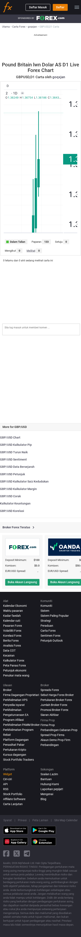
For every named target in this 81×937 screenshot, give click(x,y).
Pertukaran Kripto (14, 749)
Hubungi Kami (49, 784)
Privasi (22, 820)
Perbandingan (49, 745)
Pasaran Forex (12, 625)
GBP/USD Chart (10, 437)
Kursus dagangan (14, 754)
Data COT (9, 650)
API (5, 784)
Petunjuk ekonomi (14, 670)
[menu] (77, 7)
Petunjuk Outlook (51, 640)
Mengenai (46, 794)
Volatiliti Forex (12, 630)
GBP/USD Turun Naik (14, 452)
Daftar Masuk (38, 7)
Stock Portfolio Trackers (18, 759)
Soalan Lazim (49, 774)
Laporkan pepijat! (51, 789)
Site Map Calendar (66, 820)
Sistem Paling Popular (54, 615)
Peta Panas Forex (14, 665)
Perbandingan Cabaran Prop (58, 730)
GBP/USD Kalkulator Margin (18, 489)
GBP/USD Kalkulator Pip (16, 444)
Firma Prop (47, 725)
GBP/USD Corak (10, 496)
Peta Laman (40, 820)
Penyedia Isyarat (14, 705)
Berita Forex (11, 640)
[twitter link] (17, 853)
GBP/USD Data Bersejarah (17, 466)
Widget (7, 774)
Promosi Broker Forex (54, 710)
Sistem (44, 610)
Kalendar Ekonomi (15, 605)
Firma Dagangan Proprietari (21, 695)
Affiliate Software (14, 799)
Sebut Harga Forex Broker (57, 695)
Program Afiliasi (13, 719)
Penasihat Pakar (14, 744)
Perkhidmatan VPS (15, 700)
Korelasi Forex (12, 635)
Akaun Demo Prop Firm (55, 740)
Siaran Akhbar (49, 714)
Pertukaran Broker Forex (56, 700)
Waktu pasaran (13, 610)
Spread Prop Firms (52, 735)
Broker (7, 690)
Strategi (45, 620)
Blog (43, 799)
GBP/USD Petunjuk (12, 474)
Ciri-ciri (7, 779)
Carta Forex (48, 630)
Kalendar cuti (11, 620)
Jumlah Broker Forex (53, 705)
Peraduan (46, 625)
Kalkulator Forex (13, 660)
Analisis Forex (12, 645)
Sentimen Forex (50, 635)
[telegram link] (27, 853)
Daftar (60, 7)
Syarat (7, 820)
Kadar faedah (12, 615)
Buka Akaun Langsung (22, 582)
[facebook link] (6, 853)
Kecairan (9, 655)
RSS (5, 789)
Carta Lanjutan (13, 804)
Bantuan (46, 779)
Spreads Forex (49, 690)
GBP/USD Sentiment (13, 459)
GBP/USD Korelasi (12, 511)
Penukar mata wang (16, 675)
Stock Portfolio (12, 794)
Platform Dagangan (16, 739)
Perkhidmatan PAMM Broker (21, 724)
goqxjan (58, 77)
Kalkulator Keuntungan (15, 503)
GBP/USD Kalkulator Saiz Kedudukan (24, 481)
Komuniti (46, 605)
